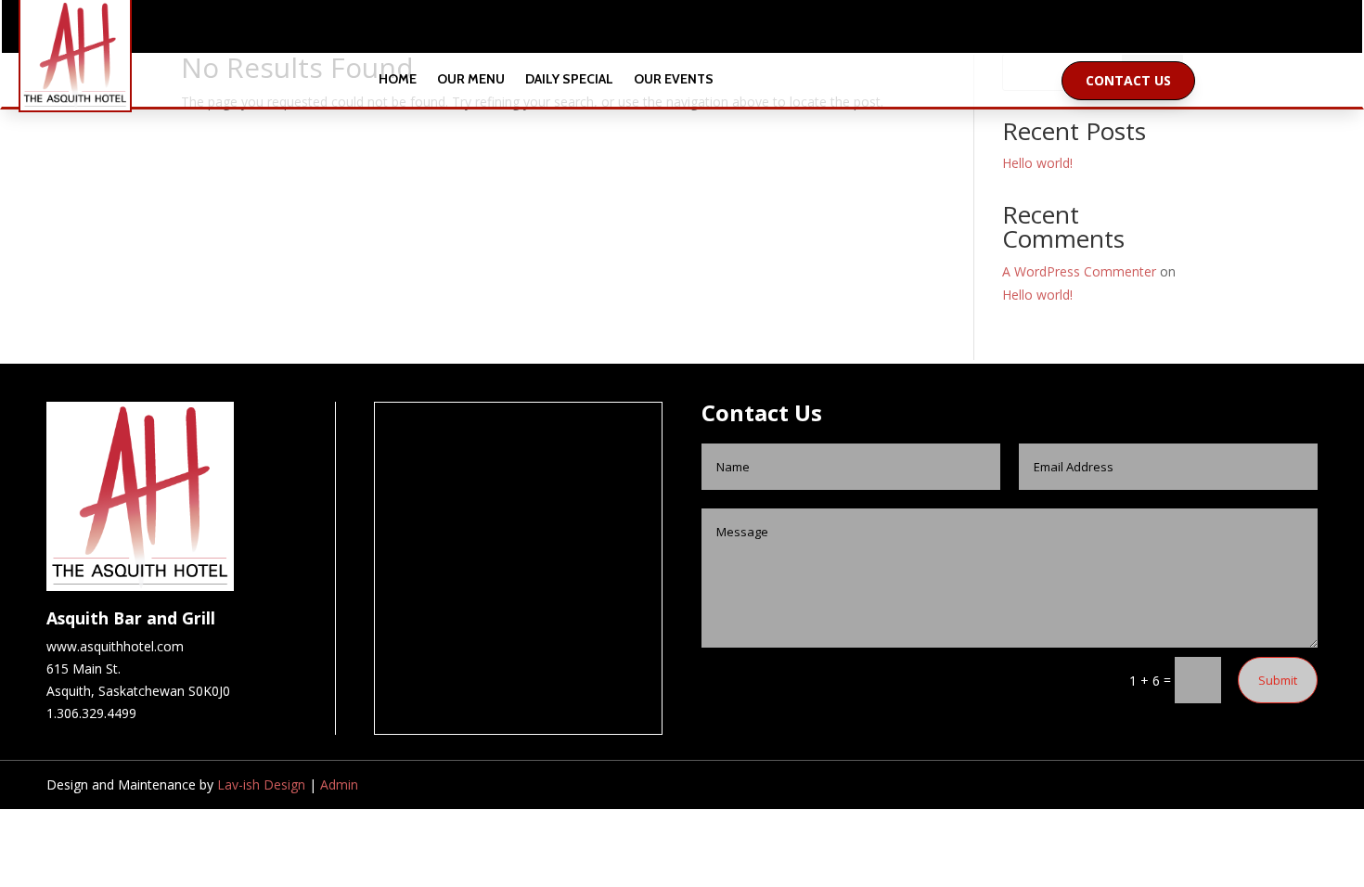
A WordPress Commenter (1079, 271)
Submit (1277, 680)
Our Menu (471, 80)
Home (398, 80)
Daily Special (569, 80)
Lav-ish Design (261, 784)
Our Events (674, 80)
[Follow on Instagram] (700, 30)
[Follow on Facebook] (663, 30)
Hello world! (1037, 163)
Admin (339, 784)
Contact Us (1128, 80)
